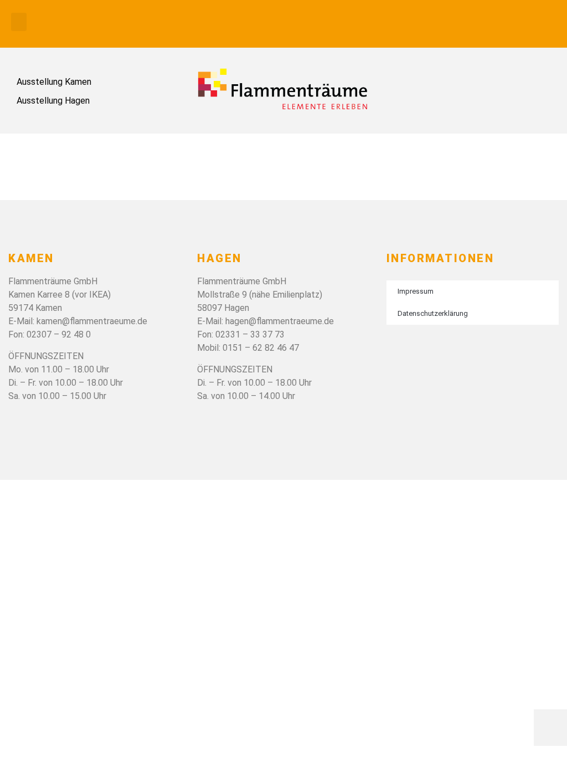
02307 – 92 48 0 (59, 334)
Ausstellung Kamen (54, 81)
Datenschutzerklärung (433, 313)
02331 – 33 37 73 (250, 334)
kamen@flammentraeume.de (92, 321)
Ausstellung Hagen (53, 100)
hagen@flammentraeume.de (279, 321)
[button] (19, 22)
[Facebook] (545, 22)
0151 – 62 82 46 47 (261, 347)
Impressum (416, 291)
